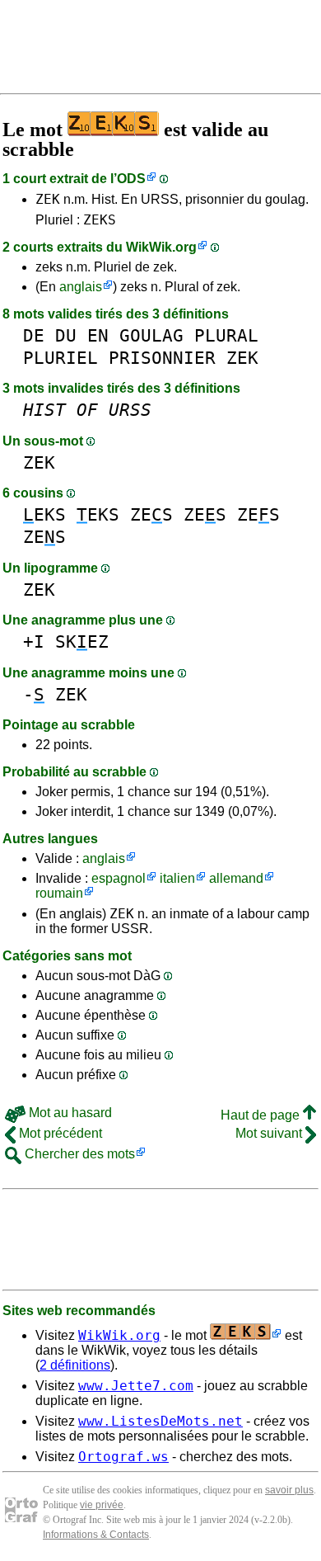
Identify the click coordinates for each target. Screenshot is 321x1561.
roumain (59, 893)
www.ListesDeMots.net (160, 1421)
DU (66, 335)
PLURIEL (60, 357)
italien (177, 878)
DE (33, 335)
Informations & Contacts (96, 1534)
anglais (80, 287)
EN (98, 335)
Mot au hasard (69, 1113)
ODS (131, 179)
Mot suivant (270, 1133)
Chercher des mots (78, 1154)
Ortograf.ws (123, 1456)
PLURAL (226, 335)
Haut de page (262, 1115)
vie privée (101, 1505)
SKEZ (82, 641)
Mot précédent (59, 1133)
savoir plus (289, 1490)
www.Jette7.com (135, 1386)
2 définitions (75, 1365)
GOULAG (151, 335)
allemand (236, 878)
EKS (44, 514)
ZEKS (99, 220)
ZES (151, 514)
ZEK (47, 199)
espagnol (118, 878)
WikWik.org (161, 247)
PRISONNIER (162, 357)
